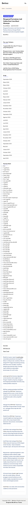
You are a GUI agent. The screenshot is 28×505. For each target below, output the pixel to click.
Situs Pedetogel (7, 173)
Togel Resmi (6, 168)
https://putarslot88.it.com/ (10, 337)
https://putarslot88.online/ (10, 262)
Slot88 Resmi (6, 259)
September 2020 (7, 155)
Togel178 (5, 218)
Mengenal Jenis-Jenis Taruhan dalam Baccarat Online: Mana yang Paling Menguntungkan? (13, 52)
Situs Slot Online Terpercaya (10, 197)
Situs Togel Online (7, 298)
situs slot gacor (7, 339)
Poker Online (6, 175)
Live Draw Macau (7, 253)
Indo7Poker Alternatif (8, 279)
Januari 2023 (6, 102)
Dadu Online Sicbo (8, 324)
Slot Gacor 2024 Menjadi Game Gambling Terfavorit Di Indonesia (12, 58)
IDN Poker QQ (6, 348)
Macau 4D (5, 270)
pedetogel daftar (7, 376)
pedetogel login (7, 314)
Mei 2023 (5, 94)
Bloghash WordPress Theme (14, 502)
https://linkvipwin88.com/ (9, 288)
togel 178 (5, 201)
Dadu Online (6, 274)
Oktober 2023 (6, 88)
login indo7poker (7, 255)
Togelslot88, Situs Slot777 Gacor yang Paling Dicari (12, 46)
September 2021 (7, 143)
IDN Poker (5, 195)
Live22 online (19, 357)
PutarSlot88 (6, 251)
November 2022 (7, 108)
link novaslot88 (7, 229)
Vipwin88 (5, 212)
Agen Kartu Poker (7, 275)
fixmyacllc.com (7, 240)
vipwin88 (5, 208)
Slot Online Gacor (7, 192)
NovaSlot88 (6, 246)
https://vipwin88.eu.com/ (9, 329)
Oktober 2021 (6, 140)
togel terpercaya (7, 318)
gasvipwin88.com (7, 234)
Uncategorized (8, 16)
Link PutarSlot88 (7, 264)
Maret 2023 (6, 97)
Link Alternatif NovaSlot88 (10, 242)
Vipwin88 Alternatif (8, 292)
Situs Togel (6, 179)
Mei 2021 (5, 146)
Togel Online (6, 169)
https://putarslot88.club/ (9, 257)
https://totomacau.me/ (9, 231)
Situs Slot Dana (7, 300)
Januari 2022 (6, 132)
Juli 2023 (5, 91)
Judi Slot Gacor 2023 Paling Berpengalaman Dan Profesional (12, 68)
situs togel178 (6, 199)
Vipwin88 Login (7, 188)
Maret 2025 (6, 82)
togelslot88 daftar (8, 307)
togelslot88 (6, 210)
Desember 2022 (7, 105)
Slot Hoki (5, 345)
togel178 (5, 182)
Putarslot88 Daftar (8, 326)
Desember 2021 (7, 135)
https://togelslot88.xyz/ (9, 207)
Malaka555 (6, 290)
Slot (4, 166)
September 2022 (7, 114)
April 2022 (6, 129)
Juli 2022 (5, 120)
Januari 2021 (6, 149)
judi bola (5, 320)
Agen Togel (6, 351)
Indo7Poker (6, 268)
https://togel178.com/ (9, 203)
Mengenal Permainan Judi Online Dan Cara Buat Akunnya (12, 21)
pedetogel (6, 303)
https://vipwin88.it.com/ (9, 335)
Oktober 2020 (6, 152)
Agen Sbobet (6, 331)
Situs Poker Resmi (7, 272)
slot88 (5, 301)
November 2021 (7, 137)
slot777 (5, 333)
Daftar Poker (6, 194)
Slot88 (5, 214)
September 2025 (7, 79)
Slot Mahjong (6, 260)
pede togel (15, 473)
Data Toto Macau (7, 190)
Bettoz (5, 3)
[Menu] (25, 3)
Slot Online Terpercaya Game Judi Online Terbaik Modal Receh (12, 63)
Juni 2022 (5, 123)
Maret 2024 (6, 85)
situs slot (5, 296)
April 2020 (6, 158)
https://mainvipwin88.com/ (10, 205)
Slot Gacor (6, 171)
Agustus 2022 (6, 117)
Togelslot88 (6, 177)
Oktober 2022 (6, 111)
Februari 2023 (6, 99)
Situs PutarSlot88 (7, 266)
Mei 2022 (5, 126)
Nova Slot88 (6, 244)
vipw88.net (6, 236)
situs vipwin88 (6, 181)
